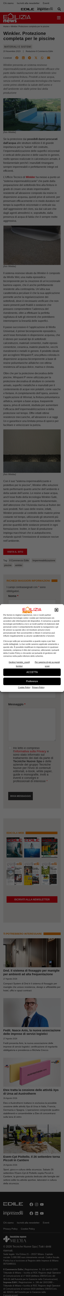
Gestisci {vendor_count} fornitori (19, 664)
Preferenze (32, 681)
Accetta (32, 672)
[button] (56, 610)
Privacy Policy (38, 687)
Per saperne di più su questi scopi (47, 664)
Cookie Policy (24, 687)
